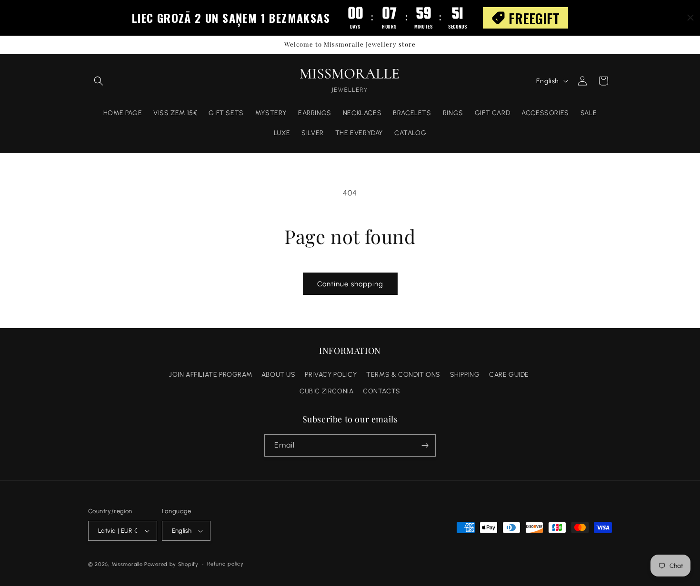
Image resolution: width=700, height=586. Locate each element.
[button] (98, 80)
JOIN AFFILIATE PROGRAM (210, 375)
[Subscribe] (424, 445)
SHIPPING (465, 375)
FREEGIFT (534, 18)
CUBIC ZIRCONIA (326, 391)
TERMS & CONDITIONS (403, 375)
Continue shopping (350, 284)
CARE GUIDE (509, 375)
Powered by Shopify (171, 564)
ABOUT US (278, 375)
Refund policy (225, 564)
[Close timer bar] (690, 17)
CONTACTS (381, 391)
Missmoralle (127, 564)
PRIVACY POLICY (331, 375)
